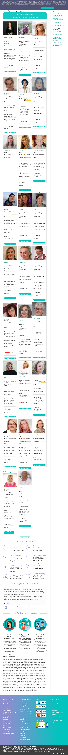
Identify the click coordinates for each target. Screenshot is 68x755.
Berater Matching (25, 537)
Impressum (54, 710)
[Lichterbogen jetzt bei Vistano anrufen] (25, 28)
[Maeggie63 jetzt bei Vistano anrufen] (39, 426)
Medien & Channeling (25, 729)
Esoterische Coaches (24, 723)
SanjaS (34, 376)
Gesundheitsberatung (25, 739)
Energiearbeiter (23, 737)
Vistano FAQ (55, 703)
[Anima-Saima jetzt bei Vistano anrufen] (10, 426)
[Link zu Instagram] (56, 753)
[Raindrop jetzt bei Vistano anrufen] (25, 310)
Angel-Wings (22, 209)
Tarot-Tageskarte (7, 710)
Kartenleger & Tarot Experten (24, 718)
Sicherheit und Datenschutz (34, 5)
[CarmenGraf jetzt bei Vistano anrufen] (39, 84)
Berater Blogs (6, 703)
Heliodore (35, 262)
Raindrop (21, 320)
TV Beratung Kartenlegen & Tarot (9, 713)
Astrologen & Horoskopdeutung (24, 726)
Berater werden (55, 722)
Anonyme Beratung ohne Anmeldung (25, 708)
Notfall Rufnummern (57, 720)
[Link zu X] (58, 753)
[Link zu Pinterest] (60, 753)
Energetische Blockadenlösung (56, 36)
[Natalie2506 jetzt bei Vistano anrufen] (39, 200)
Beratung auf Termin (57, 18)
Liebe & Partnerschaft (57, 44)
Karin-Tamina (22, 150)
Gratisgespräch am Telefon (57, 23)
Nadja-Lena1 (22, 434)
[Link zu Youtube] (62, 753)
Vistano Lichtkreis (56, 708)
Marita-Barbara (36, 318)
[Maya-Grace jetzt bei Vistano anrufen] (10, 199)
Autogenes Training (57, 42)
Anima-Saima (7, 434)
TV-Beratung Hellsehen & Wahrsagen (9, 716)
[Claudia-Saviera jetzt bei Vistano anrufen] (25, 368)
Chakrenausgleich (57, 38)
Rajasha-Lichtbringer (38, 150)
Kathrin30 (6, 319)
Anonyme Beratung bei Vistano (58, 20)
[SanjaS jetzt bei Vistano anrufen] (39, 368)
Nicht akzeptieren (35, 7)
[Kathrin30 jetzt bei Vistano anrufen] (10, 310)
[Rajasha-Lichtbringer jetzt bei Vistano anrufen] (39, 142)
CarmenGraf (36, 93)
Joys (5, 377)
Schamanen (22, 735)
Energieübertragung (57, 34)
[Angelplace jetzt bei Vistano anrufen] (25, 478)
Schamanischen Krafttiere (9, 733)
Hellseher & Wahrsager (25, 721)
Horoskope (5, 719)
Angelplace (21, 487)
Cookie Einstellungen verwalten (22, 7)
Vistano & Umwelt (56, 706)
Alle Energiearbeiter (57, 31)
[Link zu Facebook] (52, 753)
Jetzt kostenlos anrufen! (9, 71)
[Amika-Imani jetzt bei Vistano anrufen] (10, 142)
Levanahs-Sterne (8, 37)
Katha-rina (6, 93)
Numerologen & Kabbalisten (23, 732)
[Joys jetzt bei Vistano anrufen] (10, 368)
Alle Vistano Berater (57, 13)
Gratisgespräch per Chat (58, 25)
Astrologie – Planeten (8, 725)
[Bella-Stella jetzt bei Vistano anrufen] (39, 29)
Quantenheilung (56, 40)
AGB (26, 747)
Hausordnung (55, 718)
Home (9, 746)
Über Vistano (55, 701)
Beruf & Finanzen (57, 47)
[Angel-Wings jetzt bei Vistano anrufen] (25, 200)
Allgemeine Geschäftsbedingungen (57, 715)
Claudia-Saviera (22, 376)
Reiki (54, 33)
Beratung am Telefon (57, 15)
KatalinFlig (21, 94)
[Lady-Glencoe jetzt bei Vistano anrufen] (10, 253)
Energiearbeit (13, 746)
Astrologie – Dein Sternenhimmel (7, 722)
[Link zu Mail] (64, 753)
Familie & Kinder (56, 45)
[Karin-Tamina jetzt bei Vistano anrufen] (25, 142)
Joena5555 (6, 489)
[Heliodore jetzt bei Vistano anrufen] (39, 253)
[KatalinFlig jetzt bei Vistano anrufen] (25, 85)
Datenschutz (29, 747)
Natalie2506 (36, 209)
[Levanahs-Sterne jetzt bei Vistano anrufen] (10, 28)
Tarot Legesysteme (7, 708)
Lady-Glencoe (7, 262)
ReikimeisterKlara (23, 262)
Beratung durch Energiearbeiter (23, 746)
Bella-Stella (35, 38)
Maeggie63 (35, 434)
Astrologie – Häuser (7, 727)
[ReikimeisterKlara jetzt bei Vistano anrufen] (25, 253)
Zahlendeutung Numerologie (6, 730)
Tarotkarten (6, 706)
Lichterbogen (22, 37)
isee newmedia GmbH (15, 747)
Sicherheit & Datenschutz (58, 712)
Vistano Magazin (7, 701)
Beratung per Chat (57, 16)
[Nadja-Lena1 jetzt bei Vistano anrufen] (25, 426)
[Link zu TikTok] (54, 753)
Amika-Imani (7, 150)
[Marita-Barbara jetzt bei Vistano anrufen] (39, 309)
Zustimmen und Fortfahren (47, 7)
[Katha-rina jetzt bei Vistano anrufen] (10, 84)
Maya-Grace (7, 208)
